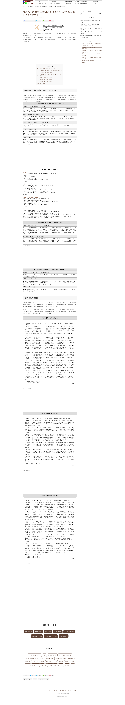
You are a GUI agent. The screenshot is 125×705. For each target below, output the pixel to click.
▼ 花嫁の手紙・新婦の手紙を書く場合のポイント (50, 70)
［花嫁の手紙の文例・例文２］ (46, 79)
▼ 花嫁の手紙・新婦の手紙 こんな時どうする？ (50, 74)
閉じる (50, 66)
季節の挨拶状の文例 (37, 636)
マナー (34, 17)
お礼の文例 (48, 631)
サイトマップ (63, 690)
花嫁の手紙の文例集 (41, 76)
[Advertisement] (50, 53)
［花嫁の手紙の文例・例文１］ (46, 77)
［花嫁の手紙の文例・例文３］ (46, 81)
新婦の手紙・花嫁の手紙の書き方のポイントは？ (48, 68)
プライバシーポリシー (73, 690)
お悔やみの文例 (38, 631)
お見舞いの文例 (57, 631)
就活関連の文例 (64, 636)
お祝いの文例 (28, 631)
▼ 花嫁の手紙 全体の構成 (45, 72)
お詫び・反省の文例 (69, 631)
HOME (50, 690)
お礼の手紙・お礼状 (27, 17)
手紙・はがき (39, 17)
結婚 (44, 17)
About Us (56, 690)
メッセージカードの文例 (51, 636)
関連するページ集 (41, 83)
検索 (100, 13)
